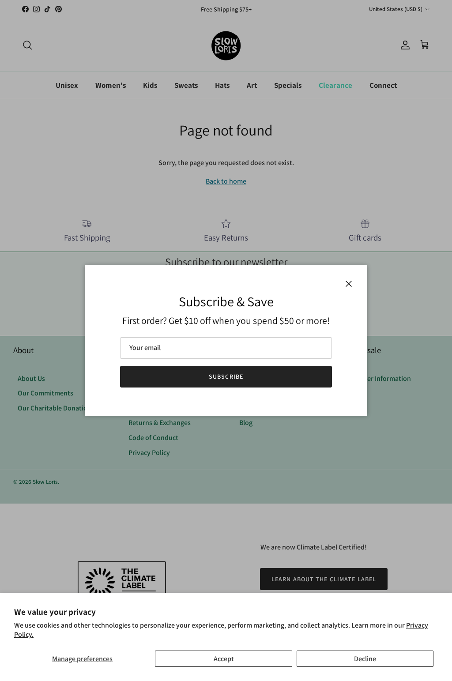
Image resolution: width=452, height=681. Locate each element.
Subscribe (226, 376)
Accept (224, 658)
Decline (365, 658)
